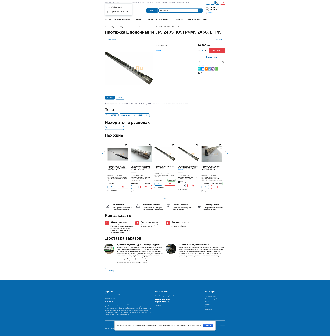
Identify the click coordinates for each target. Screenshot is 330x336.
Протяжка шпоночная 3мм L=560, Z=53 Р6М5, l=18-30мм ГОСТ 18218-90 (117, 168)
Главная (107, 27)
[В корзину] (146, 187)
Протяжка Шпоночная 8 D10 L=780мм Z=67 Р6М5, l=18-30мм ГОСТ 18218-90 (211, 168)
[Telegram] (209, 69)
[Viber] (212, 69)
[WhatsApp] (216, 69)
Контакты (208, 307)
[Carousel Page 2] (165, 198)
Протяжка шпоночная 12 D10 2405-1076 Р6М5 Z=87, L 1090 (187, 167)
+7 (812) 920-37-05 (212, 7)
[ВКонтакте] (202, 69)
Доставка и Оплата (210, 296)
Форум (207, 301)
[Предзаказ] (122, 186)
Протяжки (115, 27)
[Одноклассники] (206, 69)
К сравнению (204, 62)
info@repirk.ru (210, 12)
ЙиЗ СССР (158, 50)
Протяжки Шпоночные (129, 27)
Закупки (207, 304)
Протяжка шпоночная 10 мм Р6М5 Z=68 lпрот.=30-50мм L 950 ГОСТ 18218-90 (140, 168)
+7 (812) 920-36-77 (212, 10)
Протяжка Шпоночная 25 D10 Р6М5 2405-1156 (164, 167)
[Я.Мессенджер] (199, 69)
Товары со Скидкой (211, 299)
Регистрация (208, 309)
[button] (208, 3)
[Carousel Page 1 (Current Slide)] (164, 198)
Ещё (187, 2)
